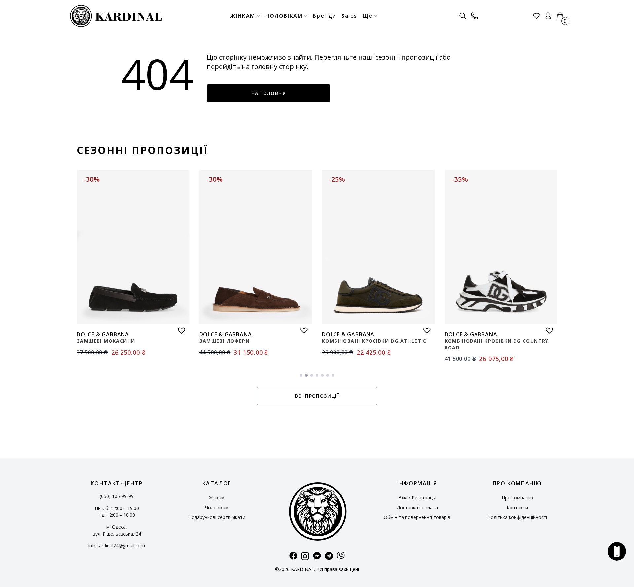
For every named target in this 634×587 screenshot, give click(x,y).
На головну (268, 93)
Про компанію (517, 497)
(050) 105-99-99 (117, 496)
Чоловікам (217, 507)
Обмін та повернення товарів (417, 517)
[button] (180, 329)
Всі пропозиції (317, 396)
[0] (560, 16)
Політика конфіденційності (517, 517)
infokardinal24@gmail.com (116, 545)
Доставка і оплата (417, 507)
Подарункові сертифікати (216, 517)
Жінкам (217, 497)
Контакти (517, 507)
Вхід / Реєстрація (417, 497)
